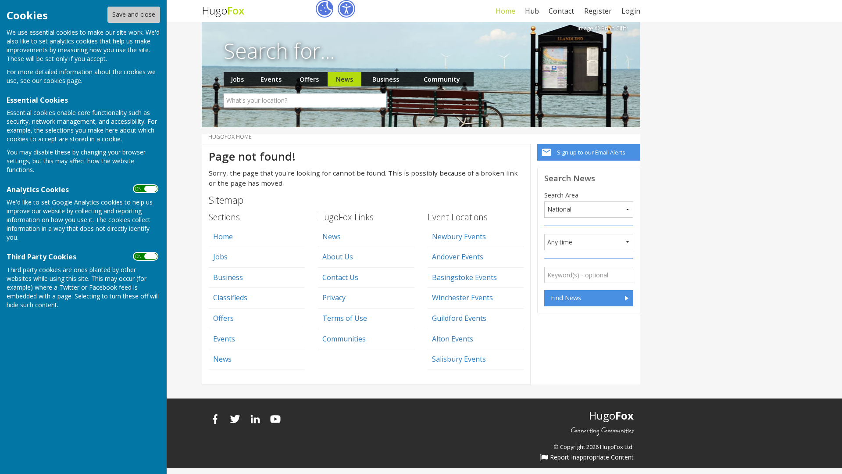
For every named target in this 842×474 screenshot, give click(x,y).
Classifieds (230, 297)
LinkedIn (255, 419)
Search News (569, 177)
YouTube (275, 419)
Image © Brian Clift (602, 28)
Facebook (214, 419)
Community (442, 79)
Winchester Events (462, 297)
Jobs (237, 79)
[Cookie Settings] (324, 9)
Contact (561, 11)
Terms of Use (344, 318)
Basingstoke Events (464, 277)
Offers (309, 79)
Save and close (133, 14)
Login (630, 11)
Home (505, 11)
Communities (344, 339)
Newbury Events (459, 236)
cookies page (62, 80)
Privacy (334, 297)
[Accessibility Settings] (346, 9)
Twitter (235, 419)
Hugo (223, 10)
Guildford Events (459, 318)
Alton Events (452, 339)
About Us (337, 257)
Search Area (561, 195)
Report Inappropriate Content (591, 457)
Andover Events (457, 257)
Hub (532, 11)
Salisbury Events (459, 359)
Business (385, 79)
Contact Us (340, 277)
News (344, 79)
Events (271, 79)
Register (597, 11)
